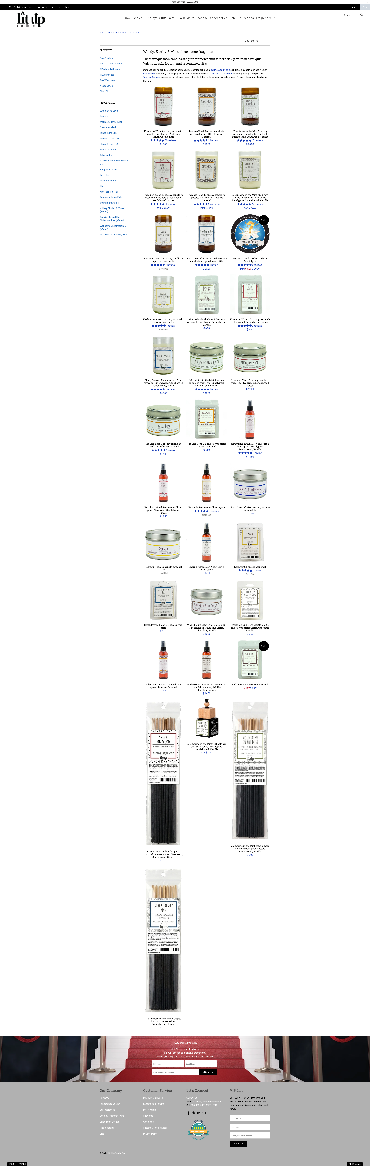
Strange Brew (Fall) (109, 202)
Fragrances (264, 18)
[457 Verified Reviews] (198, 1141)
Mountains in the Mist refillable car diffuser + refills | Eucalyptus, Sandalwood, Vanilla (206, 719)
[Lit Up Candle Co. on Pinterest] (9, 7)
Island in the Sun (108, 133)
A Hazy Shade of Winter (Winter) (112, 210)
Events (56, 7)
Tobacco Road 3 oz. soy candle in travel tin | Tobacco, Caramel (163, 419)
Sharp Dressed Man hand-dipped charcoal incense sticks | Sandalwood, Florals (163, 940)
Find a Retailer (107, 1127)
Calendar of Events (109, 1121)
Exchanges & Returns (153, 1103)
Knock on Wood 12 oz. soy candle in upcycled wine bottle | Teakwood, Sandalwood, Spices (163, 170)
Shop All (104, 91)
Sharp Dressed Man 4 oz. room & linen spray (206, 542)
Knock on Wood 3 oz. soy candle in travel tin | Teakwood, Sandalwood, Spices (250, 355)
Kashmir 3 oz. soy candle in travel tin (163, 542)
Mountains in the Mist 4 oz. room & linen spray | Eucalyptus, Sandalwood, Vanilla (250, 419)
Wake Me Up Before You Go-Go (114, 162)
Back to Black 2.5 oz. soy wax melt (250, 660)
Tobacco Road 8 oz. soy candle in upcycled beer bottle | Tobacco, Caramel (206, 106)
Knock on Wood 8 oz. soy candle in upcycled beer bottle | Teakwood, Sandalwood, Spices (163, 106)
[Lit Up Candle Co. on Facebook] (5, 7)
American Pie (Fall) (109, 191)
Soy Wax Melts (107, 80)
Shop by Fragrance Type (112, 1115)
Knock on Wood (108, 149)
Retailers (43, 7)
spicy (228, 70)
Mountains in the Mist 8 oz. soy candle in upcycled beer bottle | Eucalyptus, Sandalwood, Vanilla (250, 106)
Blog (66, 7)
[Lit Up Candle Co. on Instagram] (14, 7)
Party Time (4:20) (108, 169)
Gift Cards (148, 1115)
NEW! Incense (107, 74)
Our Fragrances (107, 1109)
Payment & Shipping (153, 1097)
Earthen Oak (149, 73)
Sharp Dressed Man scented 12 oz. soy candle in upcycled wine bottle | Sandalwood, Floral (163, 355)
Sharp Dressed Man (110, 144)
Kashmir (104, 116)
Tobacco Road (107, 155)
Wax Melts (187, 18)
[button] (157, 140)
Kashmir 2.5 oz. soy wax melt (250, 542)
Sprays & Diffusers (162, 18)
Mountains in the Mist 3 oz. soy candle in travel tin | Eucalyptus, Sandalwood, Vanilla (206, 355)
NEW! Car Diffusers (110, 69)
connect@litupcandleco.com (207, 1101)
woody (221, 70)
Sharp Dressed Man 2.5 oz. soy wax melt (163, 600)
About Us (104, 1097)
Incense (202, 18)
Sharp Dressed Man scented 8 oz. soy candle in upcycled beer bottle (206, 234)
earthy (214, 70)
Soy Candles (134, 18)
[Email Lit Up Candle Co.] (18, 7)
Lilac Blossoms (108, 180)
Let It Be (104, 175)
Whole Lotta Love (109, 110)
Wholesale (28, 7)
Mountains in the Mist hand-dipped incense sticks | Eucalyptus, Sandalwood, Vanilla (250, 770)
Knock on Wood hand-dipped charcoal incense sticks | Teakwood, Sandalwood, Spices (163, 773)
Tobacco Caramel (151, 77)
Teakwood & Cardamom (220, 73)
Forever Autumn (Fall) (111, 197)
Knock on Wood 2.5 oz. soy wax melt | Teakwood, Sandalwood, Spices (250, 294)
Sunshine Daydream (110, 138)
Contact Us (191, 1097)
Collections (246, 18)
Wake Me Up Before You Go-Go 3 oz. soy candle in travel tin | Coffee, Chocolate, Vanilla (206, 600)
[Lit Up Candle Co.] (31, 19)
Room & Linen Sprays (111, 63)
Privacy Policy (150, 1133)
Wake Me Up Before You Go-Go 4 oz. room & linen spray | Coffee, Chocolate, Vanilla (206, 660)
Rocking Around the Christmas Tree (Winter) (112, 219)
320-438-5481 (198, 1105)
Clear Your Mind (108, 127)
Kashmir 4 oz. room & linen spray (206, 483)
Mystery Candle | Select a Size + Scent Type (250, 234)
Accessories (219, 18)
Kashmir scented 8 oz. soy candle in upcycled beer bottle (163, 234)
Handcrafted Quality (110, 1103)
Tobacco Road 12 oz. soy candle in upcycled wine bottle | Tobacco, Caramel (206, 170)
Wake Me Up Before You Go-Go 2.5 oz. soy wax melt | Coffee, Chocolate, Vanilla (250, 600)
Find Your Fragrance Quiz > (113, 234)
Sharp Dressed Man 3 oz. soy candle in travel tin (250, 483)
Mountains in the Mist (111, 122)
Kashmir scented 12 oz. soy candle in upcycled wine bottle (163, 294)
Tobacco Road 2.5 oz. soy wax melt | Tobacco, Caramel (206, 419)
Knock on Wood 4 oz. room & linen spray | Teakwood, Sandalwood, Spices (163, 483)
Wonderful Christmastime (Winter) (113, 228)
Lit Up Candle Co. (116, 1153)
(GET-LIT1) (211, 1105)
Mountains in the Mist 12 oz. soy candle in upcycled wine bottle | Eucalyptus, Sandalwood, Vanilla (250, 170)
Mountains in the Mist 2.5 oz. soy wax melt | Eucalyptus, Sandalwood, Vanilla (206, 294)
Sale (233, 18)
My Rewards (149, 1109)
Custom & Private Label (155, 1127)
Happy (103, 186)
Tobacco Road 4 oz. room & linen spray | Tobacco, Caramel (163, 660)
